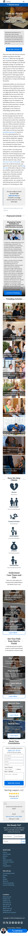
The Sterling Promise (9, 873)
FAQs (4, 858)
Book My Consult (13, 49)
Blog (4, 877)
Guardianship (14, 565)
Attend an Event (7, 860)
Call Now (17, 931)
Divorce (14, 492)
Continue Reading (13, 293)
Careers (5, 879)
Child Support (14, 536)
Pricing (5, 864)
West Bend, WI (7, 904)
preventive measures (9, 132)
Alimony (14, 550)
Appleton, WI (6, 901)
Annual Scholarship (8, 883)
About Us (5, 881)
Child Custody (14, 507)
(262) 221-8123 (13, 195)
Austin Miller (14, 816)
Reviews (14, 798)
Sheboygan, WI (7, 910)
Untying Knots (7, 866)
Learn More (13, 633)
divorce (7, 58)
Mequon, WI (6, 906)
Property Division (14, 521)
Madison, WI (6, 899)
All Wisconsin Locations (9, 912)
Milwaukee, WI (7, 897)
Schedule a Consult (8, 862)
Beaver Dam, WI (7, 908)
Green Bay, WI (7, 903)
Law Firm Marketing (8, 885)
